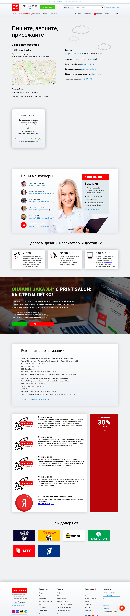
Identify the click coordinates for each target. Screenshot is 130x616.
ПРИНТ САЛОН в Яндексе (46, 504)
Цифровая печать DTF (64, 593)
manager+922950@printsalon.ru (40, 193)
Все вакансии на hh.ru (92, 209)
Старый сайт (106, 608)
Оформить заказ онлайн (41, 324)
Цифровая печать (63, 601)
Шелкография (61, 599)
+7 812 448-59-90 (29, 6)
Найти (102, 7)
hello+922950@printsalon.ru (85, 59)
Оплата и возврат (90, 599)
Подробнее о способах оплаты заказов (35, 399)
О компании (89, 589)
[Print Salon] (19, 590)
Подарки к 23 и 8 (44, 610)
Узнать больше (19, 324)
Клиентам (98, 14)
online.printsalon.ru (96, 74)
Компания (78, 13)
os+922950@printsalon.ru (38, 185)
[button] (47, 7)
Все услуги (60, 614)
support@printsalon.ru (88, 69)
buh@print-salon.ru (87, 64)
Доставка (88, 601)
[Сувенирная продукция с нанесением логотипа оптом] (15, 7)
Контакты (115, 13)
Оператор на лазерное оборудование (94, 197)
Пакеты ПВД (43, 607)
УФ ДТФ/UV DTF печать (64, 604)
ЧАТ (90, 79)
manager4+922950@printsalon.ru (40, 226)
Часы (41, 604)
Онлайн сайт (106, 605)
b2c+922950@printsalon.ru (38, 210)
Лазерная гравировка (64, 607)
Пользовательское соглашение (19, 605)
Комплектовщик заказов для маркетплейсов (95, 204)
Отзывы (87, 607)
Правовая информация (108, 602)
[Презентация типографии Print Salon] (95, 589)
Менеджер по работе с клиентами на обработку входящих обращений (96, 190)
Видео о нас (88, 610)
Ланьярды (42, 599)
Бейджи (41, 593)
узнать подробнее (104, 430)
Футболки (42, 596)
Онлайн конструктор (63, 610)
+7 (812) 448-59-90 (74, 53)
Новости (107, 13)
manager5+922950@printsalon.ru (40, 202)
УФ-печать (60, 596)
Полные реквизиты (108, 598)
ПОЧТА (85, 79)
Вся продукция (43, 614)
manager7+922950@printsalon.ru (40, 218)
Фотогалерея (87, 13)
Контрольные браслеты (46, 601)
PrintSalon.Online (106, 262)
